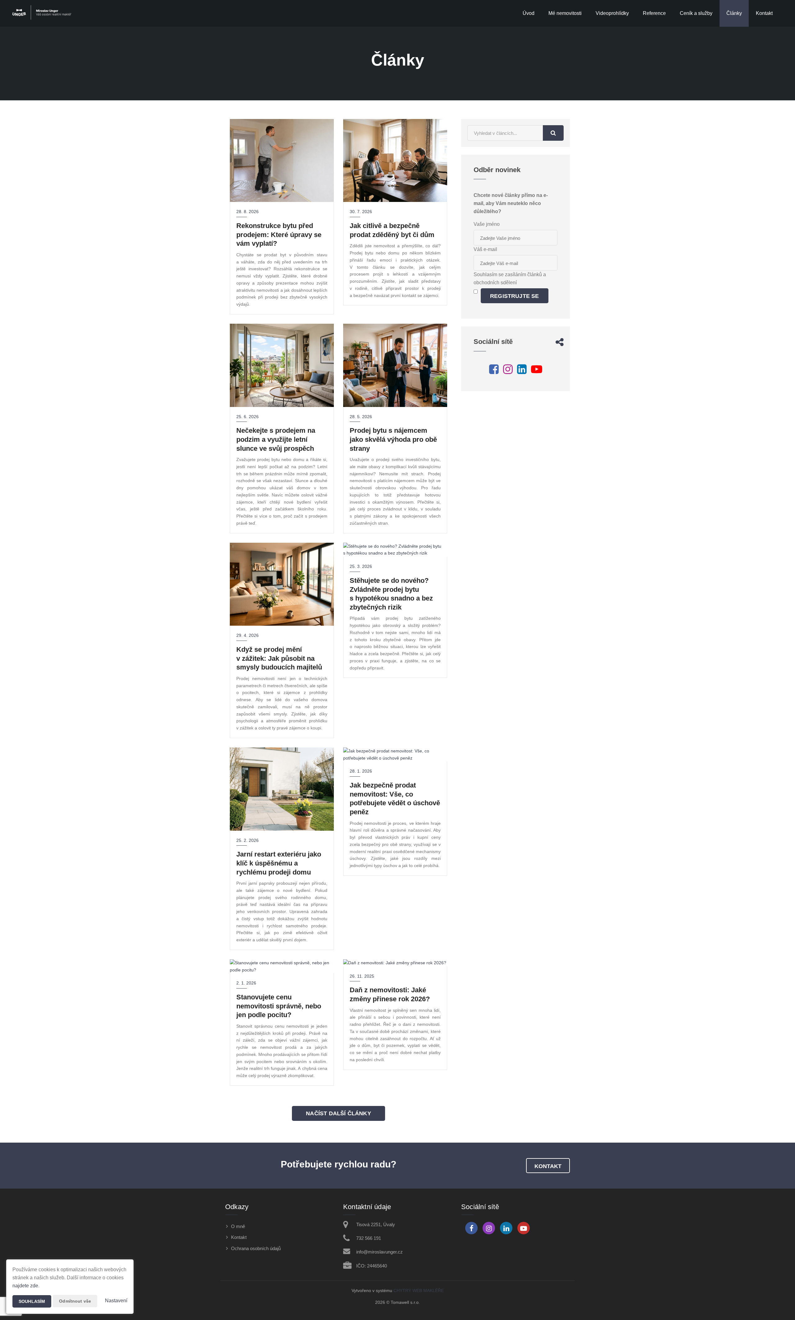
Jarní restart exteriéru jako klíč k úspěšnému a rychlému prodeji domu (278, 863)
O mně (238, 1226)
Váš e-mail (485, 249)
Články (734, 13)
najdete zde (25, 1285)
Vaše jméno (487, 224)
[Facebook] (494, 371)
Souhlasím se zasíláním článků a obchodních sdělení (510, 278)
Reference (654, 13)
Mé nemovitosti (565, 13)
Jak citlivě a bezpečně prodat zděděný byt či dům (392, 230)
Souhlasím (32, 1301)
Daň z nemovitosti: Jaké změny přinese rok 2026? (390, 994)
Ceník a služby (696, 13)
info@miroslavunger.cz (379, 1251)
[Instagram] (508, 371)
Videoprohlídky (612, 13)
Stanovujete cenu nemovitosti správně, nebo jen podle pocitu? (278, 1006)
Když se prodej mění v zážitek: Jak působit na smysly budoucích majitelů (279, 658)
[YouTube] (536, 371)
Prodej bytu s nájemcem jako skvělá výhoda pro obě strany (393, 439)
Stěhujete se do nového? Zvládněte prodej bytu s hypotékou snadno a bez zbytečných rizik (391, 594)
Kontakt (764, 13)
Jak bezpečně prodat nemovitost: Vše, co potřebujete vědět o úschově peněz (395, 798)
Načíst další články (338, 1113)
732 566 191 (368, 1238)
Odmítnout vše (75, 1301)
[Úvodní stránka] (42, 13)
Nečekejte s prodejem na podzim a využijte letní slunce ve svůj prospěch (275, 439)
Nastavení (116, 1300)
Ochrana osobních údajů (256, 1248)
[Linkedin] (522, 371)
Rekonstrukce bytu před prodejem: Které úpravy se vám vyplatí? (278, 234)
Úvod (528, 13)
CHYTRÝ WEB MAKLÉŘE (418, 1290)
